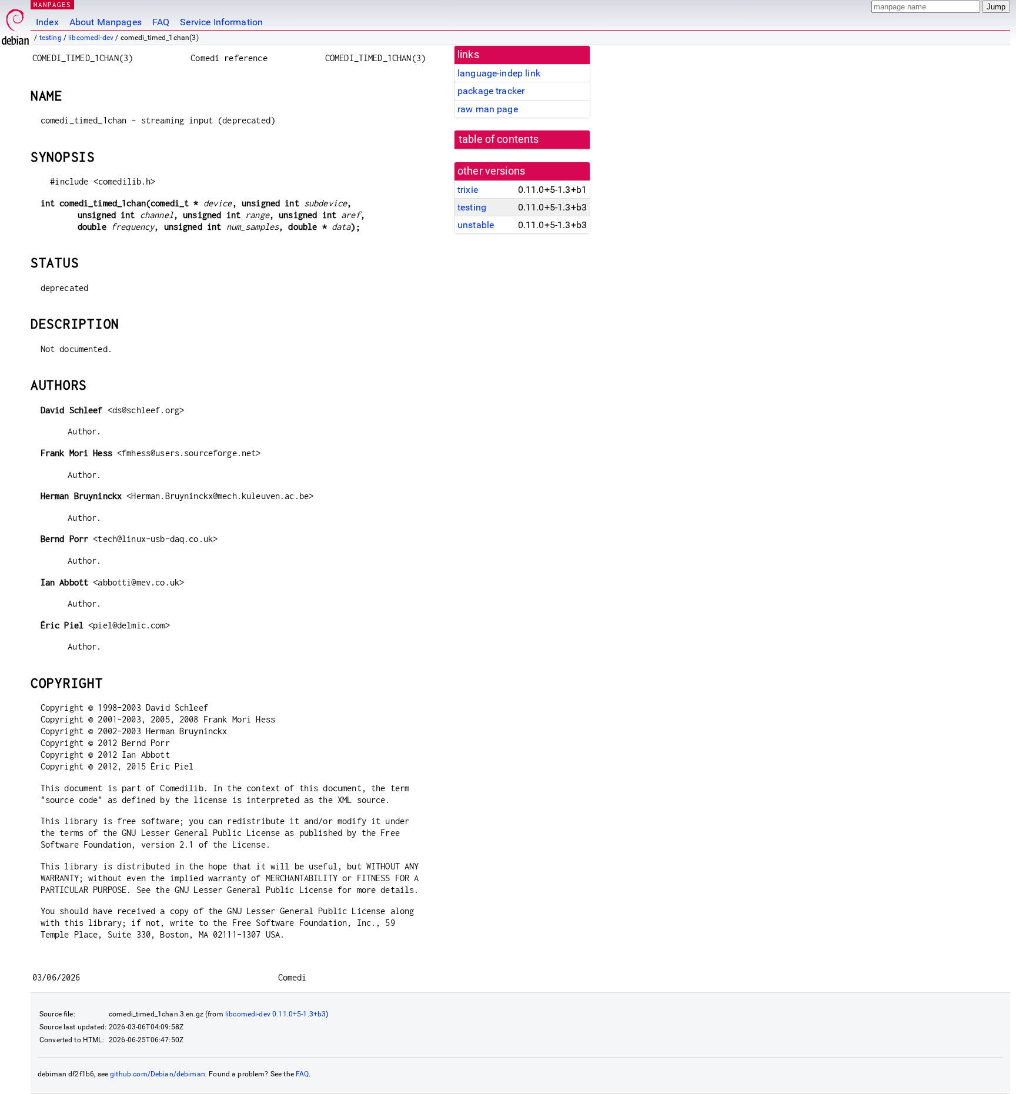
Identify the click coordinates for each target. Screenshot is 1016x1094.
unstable (475, 224)
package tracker (490, 90)
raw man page (487, 109)
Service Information (221, 22)
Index (47, 22)
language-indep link (498, 73)
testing (50, 38)
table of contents (499, 139)
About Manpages (105, 22)
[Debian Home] (15, 24)
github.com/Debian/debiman (157, 1074)
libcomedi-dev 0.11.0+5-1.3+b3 (275, 1014)
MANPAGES (52, 4)
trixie (467, 189)
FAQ (160, 22)
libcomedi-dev (90, 38)
